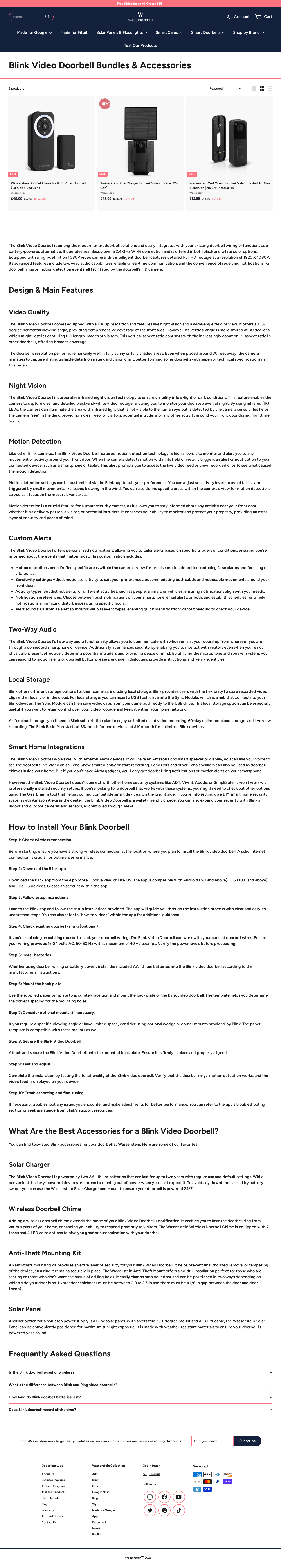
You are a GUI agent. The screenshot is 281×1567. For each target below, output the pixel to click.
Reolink (97, 1534)
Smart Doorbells (206, 32)
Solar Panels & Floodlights (120, 32)
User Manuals (50, 1498)
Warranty (48, 1510)
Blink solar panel (110, 1321)
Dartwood (99, 1522)
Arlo (95, 1474)
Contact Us (49, 1522)
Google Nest (100, 1492)
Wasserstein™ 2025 (138, 1557)
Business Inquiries (53, 1480)
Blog (45, 1504)
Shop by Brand (247, 32)
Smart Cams (167, 32)
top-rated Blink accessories (56, 1144)
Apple (96, 1516)
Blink (95, 1480)
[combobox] (31, 17)
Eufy (95, 1486)
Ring (95, 1498)
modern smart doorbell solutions (107, 245)
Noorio (97, 1528)
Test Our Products (140, 45)
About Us (48, 1474)
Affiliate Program (53, 1486)
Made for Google (32, 32)
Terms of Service (53, 1516)
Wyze (96, 1504)
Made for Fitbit (74, 32)
